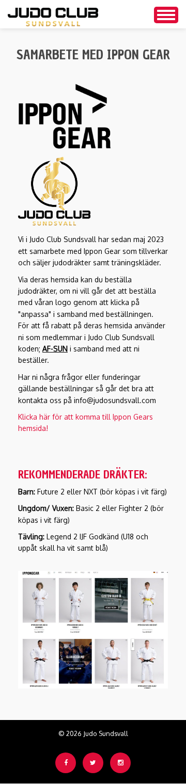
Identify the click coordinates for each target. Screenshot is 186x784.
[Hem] (53, 14)
